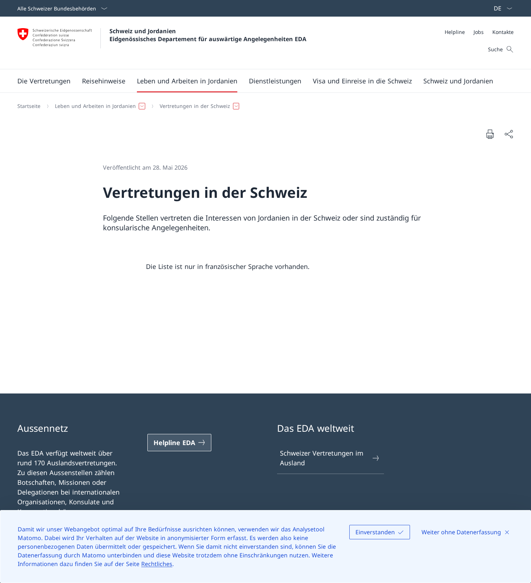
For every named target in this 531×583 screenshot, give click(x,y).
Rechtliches (156, 564)
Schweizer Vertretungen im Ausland (321, 458)
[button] (44, 80)
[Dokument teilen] (508, 134)
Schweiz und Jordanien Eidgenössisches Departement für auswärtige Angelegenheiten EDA (207, 35)
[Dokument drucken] (489, 134)
